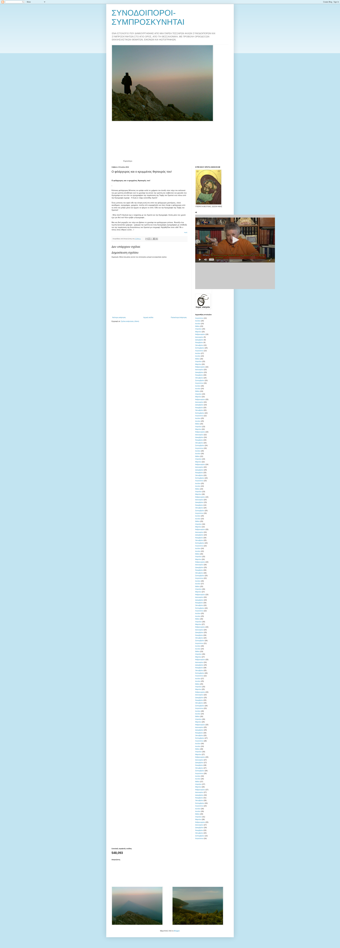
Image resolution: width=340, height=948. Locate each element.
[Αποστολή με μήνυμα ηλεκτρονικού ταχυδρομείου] (146, 238)
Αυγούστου (199, 318)
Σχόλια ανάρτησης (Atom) (130, 321)
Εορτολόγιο (127, 161)
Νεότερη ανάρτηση (119, 317)
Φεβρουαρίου (200, 334)
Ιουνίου (198, 324)
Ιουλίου (198, 321)
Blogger (177, 931)
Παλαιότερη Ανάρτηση (179, 317)
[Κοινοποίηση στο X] (151, 238)
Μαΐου (197, 326)
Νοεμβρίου (199, 342)
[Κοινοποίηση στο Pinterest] (156, 238)
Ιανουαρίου (199, 337)
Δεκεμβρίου (199, 340)
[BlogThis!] (149, 238)
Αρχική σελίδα (148, 317)
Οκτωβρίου (199, 345)
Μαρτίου (198, 332)
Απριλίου (198, 329)
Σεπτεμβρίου (199, 348)
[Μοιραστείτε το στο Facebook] (154, 238)
